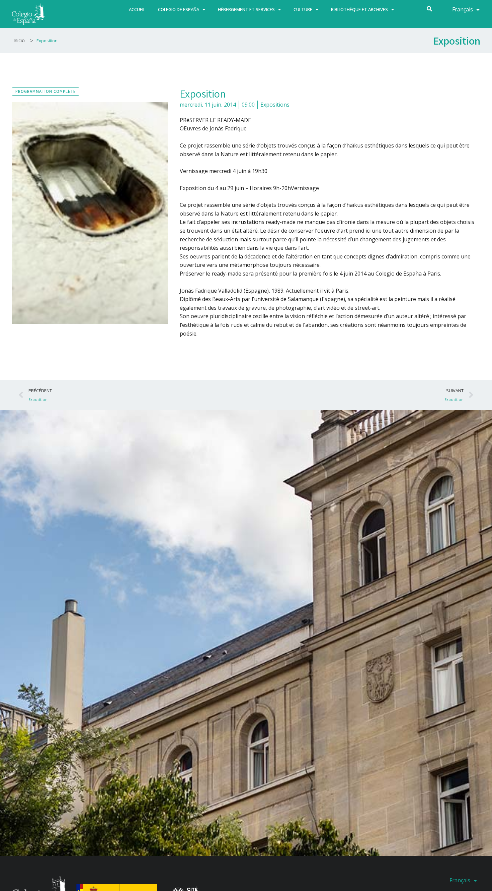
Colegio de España (178, 9)
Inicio (19, 40)
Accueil (137, 9)
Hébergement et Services (246, 9)
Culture (303, 9)
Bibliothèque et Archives (359, 9)
